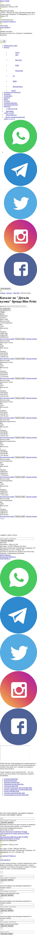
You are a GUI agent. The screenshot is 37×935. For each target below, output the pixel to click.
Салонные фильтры (10, 103)
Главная (2, 293)
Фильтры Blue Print (10, 781)
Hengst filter (18, 837)
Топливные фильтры (11, 105)
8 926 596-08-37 (5, 27)
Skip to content (4, 1)
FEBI (11, 837)
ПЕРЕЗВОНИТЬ (5, 289)
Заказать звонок (31, 339)
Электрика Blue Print (11, 779)
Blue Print (16, 293)
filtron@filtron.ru (5, 555)
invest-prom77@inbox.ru (8, 21)
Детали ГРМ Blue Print (11, 791)
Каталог (6, 47)
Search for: (3, 306)
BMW (26, 837)
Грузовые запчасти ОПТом (20, 833)
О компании (8, 96)
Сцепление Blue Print (11, 786)
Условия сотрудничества (12, 92)
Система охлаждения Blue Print (14, 793)
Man (1, 837)
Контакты (7, 94)
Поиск (2, 312)
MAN (6, 99)
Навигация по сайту (11, 45)
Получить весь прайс (7, 339)
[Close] (1, 872)
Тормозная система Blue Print (13, 784)
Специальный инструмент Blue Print (16, 795)
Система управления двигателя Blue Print (18, 788)
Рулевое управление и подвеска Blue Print (18, 789)
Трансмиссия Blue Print (11, 782)
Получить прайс (20, 339)
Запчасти (7, 97)
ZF (23, 837)
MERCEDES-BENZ (6, 839)
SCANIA (7, 101)
